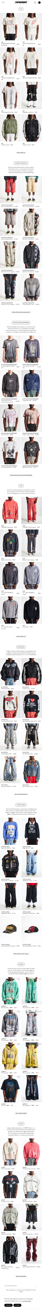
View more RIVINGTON (21, 794)
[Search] (35, 2)
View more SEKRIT (21, 1276)
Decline (8, 1305)
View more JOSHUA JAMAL (21, 954)
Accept (17, 1305)
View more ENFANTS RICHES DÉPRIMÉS (21, 475)
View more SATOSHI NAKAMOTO (21, 312)
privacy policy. (27, 1301)
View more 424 (21, 153)
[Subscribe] (35, 1286)
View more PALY (21, 636)
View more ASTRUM (21, 1113)
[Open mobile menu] (3, 2)
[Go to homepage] (21, 2)
